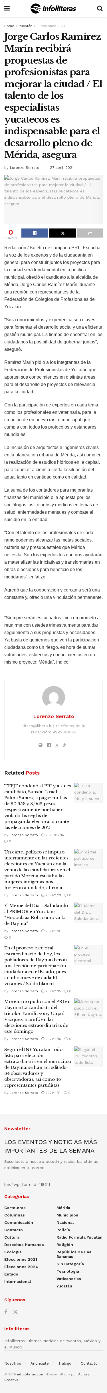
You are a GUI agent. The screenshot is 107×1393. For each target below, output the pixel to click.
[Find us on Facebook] (5, 1312)
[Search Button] (100, 8)
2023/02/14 (54, 835)
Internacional (17, 1281)
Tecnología (67, 1271)
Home (9, 26)
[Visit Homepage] (53, 8)
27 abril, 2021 (62, 167)
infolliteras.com (30, 1374)
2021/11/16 (52, 931)
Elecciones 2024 (21, 1266)
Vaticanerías (68, 1278)
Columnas (14, 1215)
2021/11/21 (52, 895)
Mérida (63, 1207)
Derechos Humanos (24, 1244)
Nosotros (12, 1363)
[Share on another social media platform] (90, 233)
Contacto (13, 1230)
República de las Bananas (73, 1254)
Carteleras (15, 1207)
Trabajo (64, 1363)
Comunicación (18, 1222)
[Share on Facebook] (34, 233)
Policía (63, 1230)
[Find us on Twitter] (15, 1312)
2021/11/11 (52, 1093)
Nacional (65, 1222)
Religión (64, 1244)
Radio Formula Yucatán (79, 1237)
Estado (11, 1274)
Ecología (13, 1252)
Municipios (67, 1215)
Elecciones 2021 (51, 26)
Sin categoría (70, 1264)
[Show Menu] (7, 8)
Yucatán (25, 26)
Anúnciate (40, 1363)
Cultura (11, 1237)
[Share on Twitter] (62, 233)
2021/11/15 (52, 991)
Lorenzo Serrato (24, 167)
